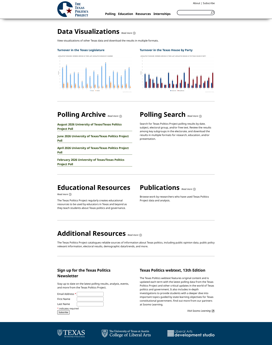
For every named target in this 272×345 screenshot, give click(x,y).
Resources (143, 14)
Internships (162, 14)
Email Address (66, 294)
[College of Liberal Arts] (126, 333)
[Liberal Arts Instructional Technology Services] (191, 333)
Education (125, 14)
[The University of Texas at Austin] (71, 333)
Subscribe (209, 3)
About (196, 3)
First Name (63, 299)
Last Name (63, 304)
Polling (110, 14)
